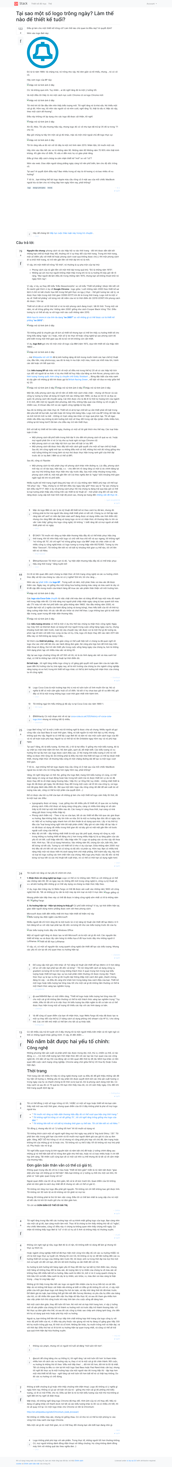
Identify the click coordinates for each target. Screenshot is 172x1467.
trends (50, 188)
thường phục (39, 1025)
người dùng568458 (113, 500)
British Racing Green (78, 379)
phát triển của (49, 582)
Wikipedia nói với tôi (42, 357)
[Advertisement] (73, 209)
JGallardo (116, 955)
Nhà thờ (117, 1336)
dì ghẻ (117, 1235)
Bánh (118, 1430)
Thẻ (50, 3)
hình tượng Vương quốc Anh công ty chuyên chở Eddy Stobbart (57, 376)
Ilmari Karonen (40, 554)
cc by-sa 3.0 (131, 1461)
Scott (37, 1349)
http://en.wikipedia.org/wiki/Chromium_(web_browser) (53, 1412)
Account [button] (151, 3)
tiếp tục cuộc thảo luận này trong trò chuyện (71, 233)
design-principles (39, 188)
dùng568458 (39, 989)
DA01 (37, 236)
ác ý (118, 188)
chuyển (44, 598)
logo (29, 188)
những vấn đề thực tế (107, 495)
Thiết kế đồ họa (38, 3)
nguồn (117, 191)
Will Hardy (38, 707)
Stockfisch (116, 677)
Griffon (117, 1210)
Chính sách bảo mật (31, 1464)
